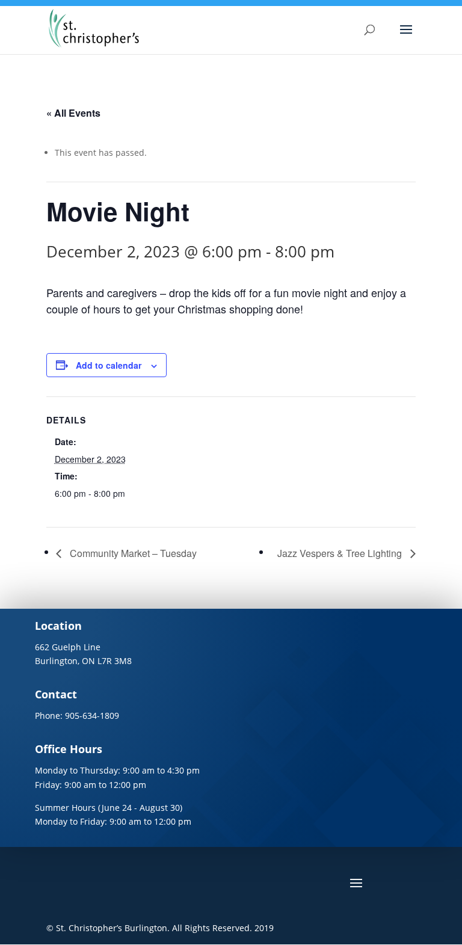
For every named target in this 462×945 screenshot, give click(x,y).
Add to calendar (108, 365)
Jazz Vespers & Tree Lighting (340, 553)
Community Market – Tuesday (132, 553)
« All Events (73, 113)
